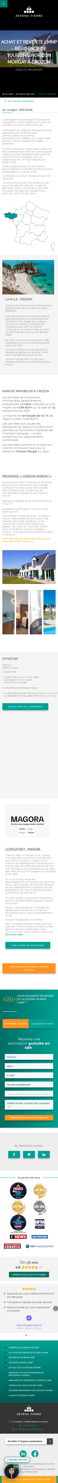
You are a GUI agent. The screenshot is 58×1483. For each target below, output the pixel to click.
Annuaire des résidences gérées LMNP (30, 1380)
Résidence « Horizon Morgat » (26, 476)
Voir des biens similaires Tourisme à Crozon (29, 968)
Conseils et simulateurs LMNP (25, 1385)
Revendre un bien (15, 1023)
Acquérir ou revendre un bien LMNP (29, 1479)
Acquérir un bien (42, 1023)
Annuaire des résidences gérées (33, 94)
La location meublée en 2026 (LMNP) (28, 1352)
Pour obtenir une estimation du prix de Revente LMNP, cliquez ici (26, 540)
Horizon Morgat (47, 94)
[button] (2, 1308)
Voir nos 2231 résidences (20, 101)
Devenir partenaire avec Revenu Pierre (31, 1390)
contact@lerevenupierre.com (29, 1429)
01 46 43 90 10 (29, 1425)
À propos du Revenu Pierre (24, 1347)
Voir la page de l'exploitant (27, 945)
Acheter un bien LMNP (21, 1362)
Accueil (9, 94)
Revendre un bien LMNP (22, 1357)
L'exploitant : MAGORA (22, 849)
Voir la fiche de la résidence (25, 706)
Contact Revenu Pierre (22, 1395)
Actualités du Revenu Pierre (25, 1367)
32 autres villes (14, 934)
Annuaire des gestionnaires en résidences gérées (26, 1374)
